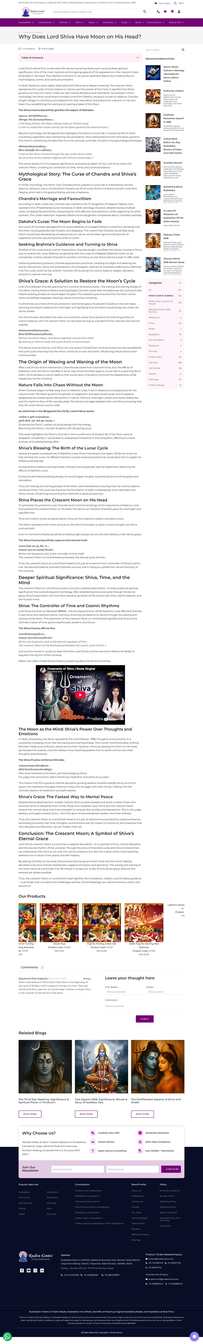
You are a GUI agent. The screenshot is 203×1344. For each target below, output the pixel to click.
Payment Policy (168, 1207)
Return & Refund (168, 1212)
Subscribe (172, 1169)
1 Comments (28, 48)
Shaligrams (53, 1192)
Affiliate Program (141, 1234)
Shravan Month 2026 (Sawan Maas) (173, 260)
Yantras (63, 22)
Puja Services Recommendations (92, 1207)
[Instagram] (35, 1270)
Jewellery (108, 22)
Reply (88, 979)
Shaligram (154, 345)
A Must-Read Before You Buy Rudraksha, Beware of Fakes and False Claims (172, 145)
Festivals (153, 362)
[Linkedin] (42, 1270)
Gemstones (45, 22)
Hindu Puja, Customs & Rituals (160, 302)
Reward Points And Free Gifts (170, 1219)
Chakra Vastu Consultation (89, 1218)
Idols (78, 22)
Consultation (154, 22)
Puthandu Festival (173, 90)
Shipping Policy (168, 1201)
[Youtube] (28, 1270)
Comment (111, 1000)
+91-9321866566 (90, 1275)
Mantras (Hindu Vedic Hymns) (160, 310)
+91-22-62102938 (71, 1275)
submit (145, 1019)
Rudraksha (25, 22)
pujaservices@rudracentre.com (163, 1279)
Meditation (154, 317)
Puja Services (25, 1203)
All (150, 290)
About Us (136, 1190)
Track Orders (164, 3)
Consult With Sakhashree (88, 1190)
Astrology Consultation (87, 1212)
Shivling (153, 351)
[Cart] (172, 12)
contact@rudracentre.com (161, 1259)
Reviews (136, 1229)
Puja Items (52, 1197)
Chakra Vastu (155, 357)
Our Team (137, 1212)
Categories (155, 282)
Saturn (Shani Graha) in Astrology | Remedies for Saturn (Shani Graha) (173, 74)
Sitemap (136, 1240)
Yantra (22, 1208)
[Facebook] (22, 1270)
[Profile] (179, 12)
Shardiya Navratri (172, 162)
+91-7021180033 (155, 1263)
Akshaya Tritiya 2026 (171, 236)
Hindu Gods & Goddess (33, 32)
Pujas (124, 22)
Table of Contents (32, 57)
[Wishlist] (165, 12)
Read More (30, 1114)
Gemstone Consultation (87, 1201)
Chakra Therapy (157, 385)
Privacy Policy (167, 1196)
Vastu (92, 22)
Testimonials (138, 1223)
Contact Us (137, 1201)
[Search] (145, 11)
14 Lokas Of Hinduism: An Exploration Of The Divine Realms (173, 216)
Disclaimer (165, 1226)
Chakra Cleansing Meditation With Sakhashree (99, 1223)
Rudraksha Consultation (87, 1196)
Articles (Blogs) (140, 1218)
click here (131, 1323)
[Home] (33, 11)
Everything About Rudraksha (173, 188)
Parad (152, 329)
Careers (135, 1207)
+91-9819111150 (174, 1263)
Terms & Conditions (170, 1190)
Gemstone (24, 1197)
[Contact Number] (158, 12)
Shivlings (51, 1203)
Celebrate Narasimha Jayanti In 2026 (173, 118)
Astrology (154, 379)
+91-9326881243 (155, 1284)
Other (152, 323)
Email (150, 987)
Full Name (111, 987)
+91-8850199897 (111, 1275)
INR (180, 3)
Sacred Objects (156, 340)
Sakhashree (137, 1196)
